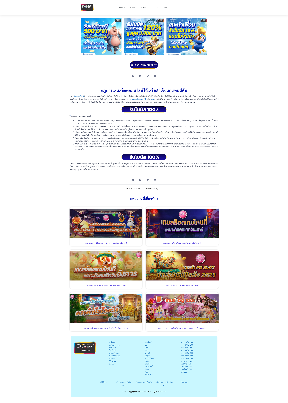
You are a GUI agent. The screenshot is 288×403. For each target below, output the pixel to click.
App (146, 372)
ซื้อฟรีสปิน (149, 375)
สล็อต (152, 99)
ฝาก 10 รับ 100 (187, 342)
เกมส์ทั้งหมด (114, 353)
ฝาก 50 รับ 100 (187, 350)
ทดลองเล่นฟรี (114, 356)
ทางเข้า (148, 353)
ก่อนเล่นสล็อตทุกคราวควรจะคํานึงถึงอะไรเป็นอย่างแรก (106, 328)
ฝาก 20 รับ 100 (187, 345)
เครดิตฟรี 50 (186, 364)
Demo (147, 350)
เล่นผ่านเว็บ (149, 367)
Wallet (147, 364)
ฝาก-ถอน (112, 348)
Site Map (184, 382)
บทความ (166, 7)
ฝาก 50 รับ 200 (187, 353)
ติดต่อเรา (112, 364)
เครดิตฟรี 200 (186, 369)
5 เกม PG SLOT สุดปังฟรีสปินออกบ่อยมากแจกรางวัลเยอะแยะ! (182, 328)
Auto (147, 361)
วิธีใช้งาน (103, 382)
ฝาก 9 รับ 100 (186, 348)
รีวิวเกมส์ (155, 7)
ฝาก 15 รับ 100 (187, 358)
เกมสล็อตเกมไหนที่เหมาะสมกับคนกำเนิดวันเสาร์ (182, 243)
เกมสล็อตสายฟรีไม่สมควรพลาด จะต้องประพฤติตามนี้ (106, 243)
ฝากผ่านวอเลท (186, 361)
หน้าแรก (122, 7)
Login (147, 356)
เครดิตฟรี (133, 7)
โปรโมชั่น (113, 350)
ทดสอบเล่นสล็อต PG (138, 99)
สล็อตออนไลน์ (78, 96)
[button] (133, 76)
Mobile (148, 369)
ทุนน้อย (184, 372)
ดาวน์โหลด (149, 358)
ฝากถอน (144, 7)
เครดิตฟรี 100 (186, 367)
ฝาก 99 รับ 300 (187, 356)
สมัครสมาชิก (114, 345)
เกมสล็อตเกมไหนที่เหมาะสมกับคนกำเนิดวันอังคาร (106, 286)
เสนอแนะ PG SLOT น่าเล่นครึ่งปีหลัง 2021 (182, 286)
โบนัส (147, 348)
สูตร (146, 345)
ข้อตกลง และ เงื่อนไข (144, 382)
